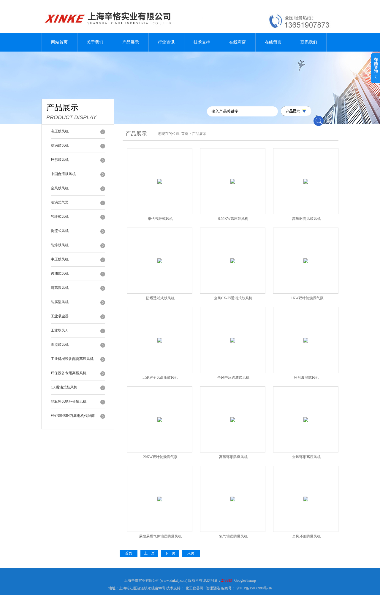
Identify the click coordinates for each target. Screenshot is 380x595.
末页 (190, 553)
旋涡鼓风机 (60, 145)
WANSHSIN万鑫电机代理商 (73, 416)
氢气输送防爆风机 (233, 536)
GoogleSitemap (245, 580)
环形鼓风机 (60, 160)
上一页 (149, 553)
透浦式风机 (60, 273)
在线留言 (273, 42)
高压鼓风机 (60, 131)
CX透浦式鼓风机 (64, 387)
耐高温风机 (60, 288)
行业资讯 (166, 42)
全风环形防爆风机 (306, 536)
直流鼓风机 (60, 345)
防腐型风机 (60, 302)
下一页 (170, 553)
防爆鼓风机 (60, 245)
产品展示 (130, 42)
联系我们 (308, 42)
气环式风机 (60, 217)
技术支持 (202, 42)
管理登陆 (213, 588)
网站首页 (59, 42)
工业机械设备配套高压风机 (72, 359)
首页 (184, 134)
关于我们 (95, 42)
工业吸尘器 (60, 316)
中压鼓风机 (60, 259)
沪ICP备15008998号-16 (254, 588)
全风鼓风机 (60, 188)
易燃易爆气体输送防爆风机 (160, 536)
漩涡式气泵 (60, 202)
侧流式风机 (60, 231)
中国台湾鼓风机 (63, 174)
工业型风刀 (60, 330)
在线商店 (237, 42)
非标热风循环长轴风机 (68, 401)
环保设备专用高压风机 (68, 373)
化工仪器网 (194, 588)
